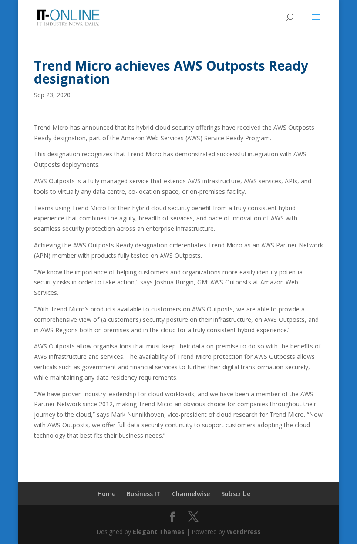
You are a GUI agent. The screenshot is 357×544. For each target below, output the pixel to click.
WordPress (244, 531)
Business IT (144, 494)
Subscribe (235, 494)
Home (106, 494)
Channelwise (191, 494)
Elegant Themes (159, 531)
